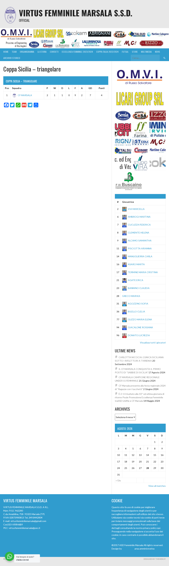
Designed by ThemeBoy (155, 559)
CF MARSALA (25, 95)
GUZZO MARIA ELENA (140, 319)
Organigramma (27, 51)
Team (14, 51)
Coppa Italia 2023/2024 (107, 51)
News (157, 51)
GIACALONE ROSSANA (140, 327)
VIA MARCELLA (136, 209)
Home (5, 51)
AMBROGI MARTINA (139, 216)
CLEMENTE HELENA (138, 232)
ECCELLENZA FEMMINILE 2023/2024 (77, 51)
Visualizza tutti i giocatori (153, 342)
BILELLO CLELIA (136, 311)
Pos (7, 88)
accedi (158, 548)
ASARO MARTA (136, 264)
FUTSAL (125, 51)
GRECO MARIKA (131, 296)
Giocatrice (128, 201)
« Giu (118, 480)
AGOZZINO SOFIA (138, 303)
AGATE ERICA (135, 280)
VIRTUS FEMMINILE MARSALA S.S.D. (75, 13)
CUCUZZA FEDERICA (139, 224)
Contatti (54, 51)
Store (135, 51)
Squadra (16, 88)
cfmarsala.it (128, 548)
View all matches (157, 485)
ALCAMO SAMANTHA (140, 240)
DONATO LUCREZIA (139, 335)
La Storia (42, 51)
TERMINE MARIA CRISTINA (143, 272)
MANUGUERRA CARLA (140, 256)
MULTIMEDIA (146, 51)
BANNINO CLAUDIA (139, 288)
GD (90, 88)
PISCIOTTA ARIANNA (140, 248)
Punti (102, 88)
